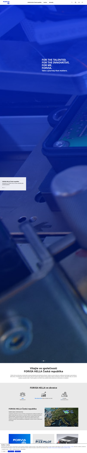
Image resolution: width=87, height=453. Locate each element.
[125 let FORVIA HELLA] (44, 360)
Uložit (4, 451)
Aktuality (51, 2)
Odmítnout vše (18, 451)
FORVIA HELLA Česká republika (34, 2)
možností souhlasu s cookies (69, 446)
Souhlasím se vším (11, 451)
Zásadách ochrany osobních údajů (54, 447)
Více (3, 187)
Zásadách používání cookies (65, 447)
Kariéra (45, 2)
